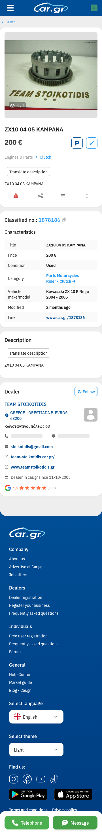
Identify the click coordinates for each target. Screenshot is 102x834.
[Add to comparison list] (91, 143)
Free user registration (28, 636)
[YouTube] (40, 779)
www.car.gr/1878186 (65, 317)
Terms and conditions (28, 809)
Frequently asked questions (34, 613)
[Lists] (63, 196)
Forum (15, 651)
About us (17, 558)
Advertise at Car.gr (25, 566)
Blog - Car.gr (20, 690)
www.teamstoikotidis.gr (33, 467)
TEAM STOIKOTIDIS (26, 404)
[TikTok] (54, 779)
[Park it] (77, 143)
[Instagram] (13, 779)
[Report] (15, 196)
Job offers (18, 574)
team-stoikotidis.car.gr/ (33, 456)
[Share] (40, 196)
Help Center (20, 674)
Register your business (29, 605)
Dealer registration (25, 597)
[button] (36, 717)
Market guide (20, 682)
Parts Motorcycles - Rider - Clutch (64, 278)
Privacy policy (64, 809)
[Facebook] (27, 779)
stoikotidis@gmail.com (32, 446)
